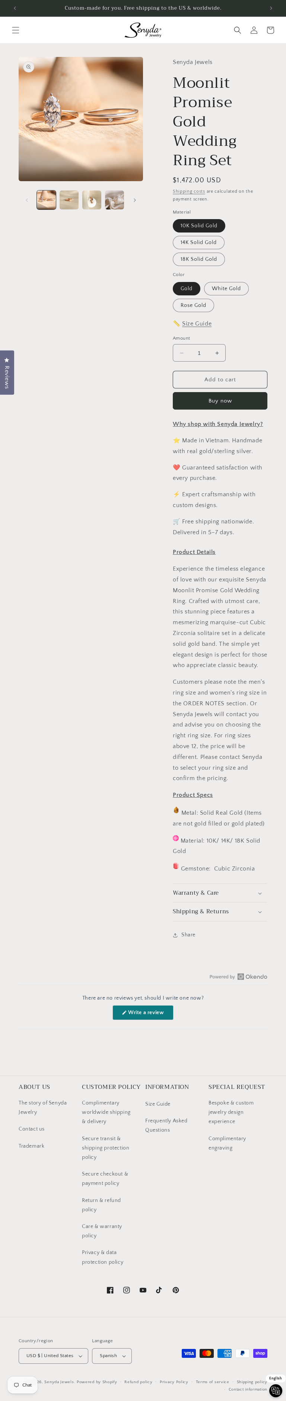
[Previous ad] (15, 8)
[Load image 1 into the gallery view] (46, 199)
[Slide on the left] (27, 200)
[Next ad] (271, 8)
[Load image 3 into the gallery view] (91, 199)
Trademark (31, 1146)
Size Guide (197, 323)
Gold (187, 289)
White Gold (226, 289)
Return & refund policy (101, 1205)
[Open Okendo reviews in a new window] (238, 976)
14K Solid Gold (199, 243)
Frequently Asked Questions (166, 1125)
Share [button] (188, 935)
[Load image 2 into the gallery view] (69, 199)
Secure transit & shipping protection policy (105, 1148)
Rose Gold (193, 305)
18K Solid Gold (199, 259)
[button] (15, 30)
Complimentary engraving (227, 1143)
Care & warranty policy (102, 1231)
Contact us (32, 1129)
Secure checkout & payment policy (105, 1178)
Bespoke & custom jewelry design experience (231, 1112)
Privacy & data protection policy (102, 1257)
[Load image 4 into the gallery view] (114, 199)
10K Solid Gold (199, 226)
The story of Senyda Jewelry (43, 1107)
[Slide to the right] (135, 200)
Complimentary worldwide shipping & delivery (106, 1112)
